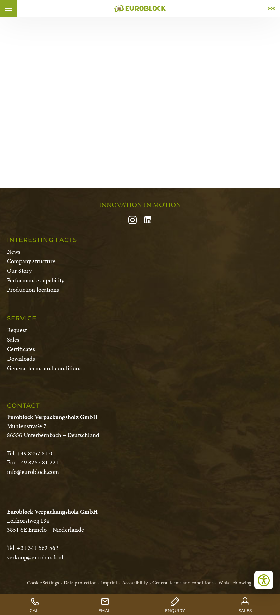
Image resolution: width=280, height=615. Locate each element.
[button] (8, 8)
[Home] (140, 8)
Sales (13, 339)
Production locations (33, 289)
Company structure (31, 261)
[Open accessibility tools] (263, 580)
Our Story (19, 270)
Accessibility (135, 582)
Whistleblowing (234, 582)
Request (17, 330)
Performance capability (35, 280)
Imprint (109, 582)
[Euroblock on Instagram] (135, 220)
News (13, 251)
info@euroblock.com (33, 471)
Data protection (80, 582)
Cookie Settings (43, 582)
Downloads (21, 358)
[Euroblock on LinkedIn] (148, 220)
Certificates (21, 349)
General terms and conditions (44, 368)
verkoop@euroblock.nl (35, 557)
